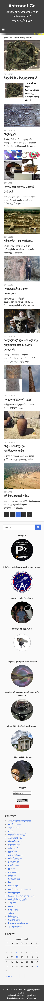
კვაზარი (11, 868)
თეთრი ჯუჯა (13, 865)
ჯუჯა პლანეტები (15, 926)
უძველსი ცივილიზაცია (18, 240)
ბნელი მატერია (15, 841)
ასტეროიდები (14, 824)
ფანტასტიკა (13, 909)
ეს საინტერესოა (15, 858)
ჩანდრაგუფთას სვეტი (18, 399)
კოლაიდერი (13, 872)
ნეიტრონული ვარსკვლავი (20, 889)
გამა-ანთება (13, 848)
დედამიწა (12, 851)
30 (36, 966)
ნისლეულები (14, 892)
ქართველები (14, 916)
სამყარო (12, 902)
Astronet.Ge (22, 5)
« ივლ (9, 976)
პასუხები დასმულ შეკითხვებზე (21, 896)
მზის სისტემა (13, 885)
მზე (9, 882)
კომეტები (12, 875)
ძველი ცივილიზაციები (18, 923)
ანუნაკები (10, 134)
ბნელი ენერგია (15, 837)
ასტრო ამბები (14, 827)
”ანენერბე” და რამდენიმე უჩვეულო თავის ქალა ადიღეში (21, 344)
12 (17, 957)
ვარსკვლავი (13, 861)
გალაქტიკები (14, 844)
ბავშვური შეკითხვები (17, 834)
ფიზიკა (11, 913)
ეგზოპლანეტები (15, 855)
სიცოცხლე (12, 906)
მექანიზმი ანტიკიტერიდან (20, 78)
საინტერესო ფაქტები (17, 899)
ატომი (10, 831)
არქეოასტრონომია (16, 495)
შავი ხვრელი (14, 919)
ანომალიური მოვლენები (19, 820)
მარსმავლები (14, 878)
